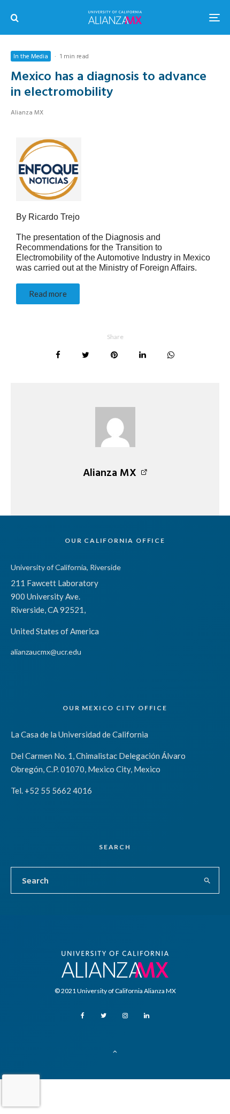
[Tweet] (85, 355)
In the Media (30, 55)
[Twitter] (103, 1015)
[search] (207, 880)
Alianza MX (27, 112)
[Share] (58, 355)
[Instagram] (125, 1015)
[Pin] (114, 355)
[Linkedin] (146, 1015)
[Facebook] (83, 1015)
